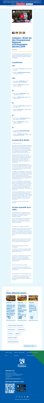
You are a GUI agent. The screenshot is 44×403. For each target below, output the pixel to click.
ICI (28, 399)
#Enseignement (21, 329)
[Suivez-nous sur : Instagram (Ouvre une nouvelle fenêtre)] (19, 397)
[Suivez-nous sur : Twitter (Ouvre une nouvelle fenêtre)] (22, 397)
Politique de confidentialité (19, 352)
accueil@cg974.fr (8, 376)
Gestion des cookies (30, 355)
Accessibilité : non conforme (32, 352)
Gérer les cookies (29, 4)
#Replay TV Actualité (12, 337)
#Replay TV (18, 333)
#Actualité (10, 333)
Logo (6, 355)
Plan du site (16, 355)
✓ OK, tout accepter (21, 4)
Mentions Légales (8, 352)
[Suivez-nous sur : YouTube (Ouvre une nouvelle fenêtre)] (27, 396)
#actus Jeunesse (11, 329)
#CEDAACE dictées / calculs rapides (15, 325)
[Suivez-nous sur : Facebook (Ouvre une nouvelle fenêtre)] (16, 397)
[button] (31, 20)
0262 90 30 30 (9, 375)
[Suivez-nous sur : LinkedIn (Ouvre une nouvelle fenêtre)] (24, 397)
